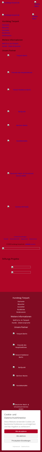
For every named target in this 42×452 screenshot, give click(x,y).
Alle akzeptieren (21, 431)
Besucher (5, 27)
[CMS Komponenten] (12, 4)
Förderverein (6, 36)
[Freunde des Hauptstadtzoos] (21, 77)
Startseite (5, 25)
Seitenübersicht (14, 239)
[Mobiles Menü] (37, 4)
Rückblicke (6, 33)
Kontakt (6, 239)
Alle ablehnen (21, 436)
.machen (30, 244)
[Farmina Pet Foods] (21, 219)
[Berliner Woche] (21, 125)
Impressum (24, 239)
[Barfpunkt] (21, 113)
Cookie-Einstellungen (20, 237)
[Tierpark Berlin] (21, 61)
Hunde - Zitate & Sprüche (11, 46)
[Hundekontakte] (21, 153)
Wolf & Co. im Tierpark (10, 43)
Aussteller (5, 30)
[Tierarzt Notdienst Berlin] (21, 96)
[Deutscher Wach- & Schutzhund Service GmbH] (21, 186)
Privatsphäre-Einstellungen (21, 441)
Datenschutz (33, 239)
